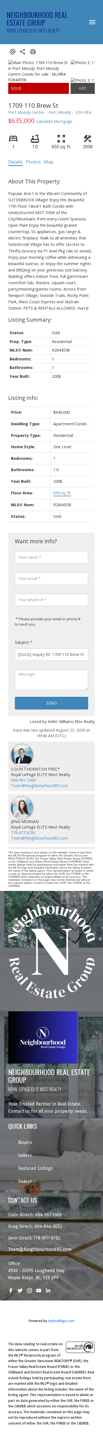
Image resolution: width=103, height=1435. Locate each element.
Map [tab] (48, 162)
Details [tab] (15, 162)
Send (51, 703)
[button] (10, 1290)
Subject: (22, 642)
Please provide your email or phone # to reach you (47, 621)
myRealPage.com (61, 1321)
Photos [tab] (33, 162)
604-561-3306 (23, 780)
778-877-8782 (23, 832)
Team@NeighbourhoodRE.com (39, 785)
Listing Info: (23, 398)
